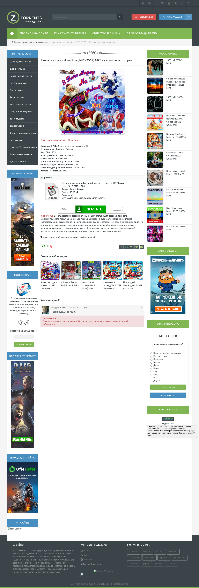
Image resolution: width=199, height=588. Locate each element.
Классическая (160, 356)
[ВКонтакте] (149, 3)
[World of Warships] (167, 285)
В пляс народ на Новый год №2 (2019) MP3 (48, 285)
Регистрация (145, 17)
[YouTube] (169, 3)
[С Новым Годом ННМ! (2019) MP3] (71, 280)
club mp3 (159, 552)
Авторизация (174, 17)
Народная (158, 359)
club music (173, 552)
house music (149, 558)
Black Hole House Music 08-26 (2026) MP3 (175, 211)
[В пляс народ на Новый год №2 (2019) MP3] (50, 280)
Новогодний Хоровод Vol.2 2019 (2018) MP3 (132, 285)
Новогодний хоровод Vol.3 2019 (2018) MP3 (112, 285)
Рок (155, 374)
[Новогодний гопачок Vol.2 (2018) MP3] (92, 280)
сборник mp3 (88, 237)
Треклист (47, 178)
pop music (172, 564)
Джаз (156, 365)
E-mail (86, 551)
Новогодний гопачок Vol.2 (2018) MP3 (88, 285)
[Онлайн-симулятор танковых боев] (22, 222)
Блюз (156, 368)
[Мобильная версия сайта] (188, 3)
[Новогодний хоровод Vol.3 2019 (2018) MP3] (112, 280)
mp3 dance (164, 558)
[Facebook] (156, 3)
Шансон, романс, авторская (167, 353)
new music (134, 564)
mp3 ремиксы (179, 558)
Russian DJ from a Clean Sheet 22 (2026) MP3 (174, 156)
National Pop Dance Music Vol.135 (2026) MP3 (176, 137)
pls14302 (60, 308)
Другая (156, 381)
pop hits (146, 564)
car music (147, 552)
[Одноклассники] (142, 3)
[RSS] (175, 3)
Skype (86, 555)
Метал (156, 362)
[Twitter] (162, 3)
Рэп (155, 371)
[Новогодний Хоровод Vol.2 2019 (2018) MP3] (133, 280)
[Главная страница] (12, 33)
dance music (134, 558)
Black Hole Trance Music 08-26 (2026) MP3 (175, 193)
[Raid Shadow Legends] (22, 404)
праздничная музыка (71, 237)
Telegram (88, 560)
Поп (155, 378)
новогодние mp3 (51, 237)
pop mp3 (158, 564)
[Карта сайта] (182, 3)
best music (134, 552)
